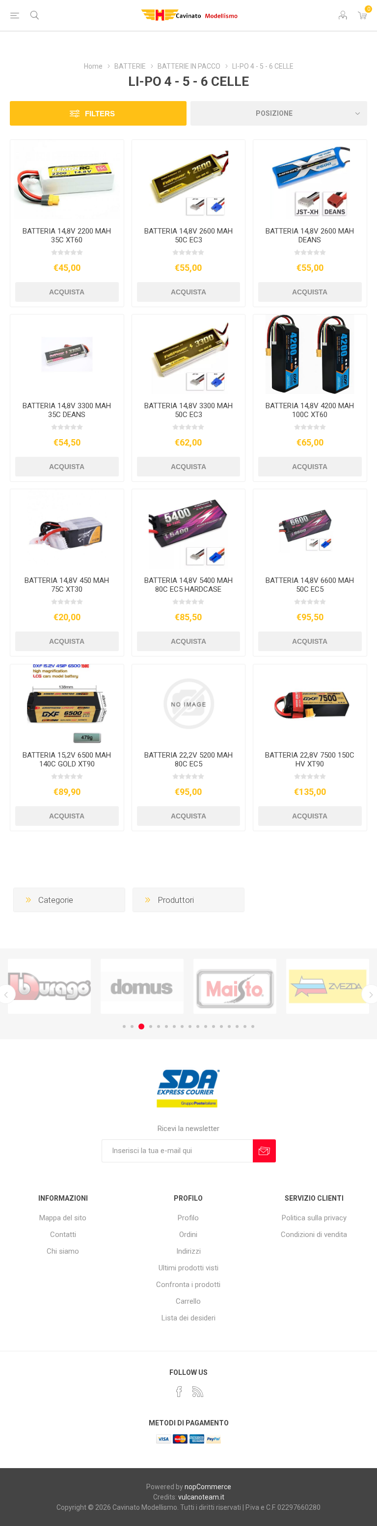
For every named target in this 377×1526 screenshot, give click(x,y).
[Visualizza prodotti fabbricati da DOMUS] (49, 986)
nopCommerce (208, 1487)
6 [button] (166, 1026)
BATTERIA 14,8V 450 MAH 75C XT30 (67, 585)
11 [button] (205, 1026)
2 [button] (132, 1026)
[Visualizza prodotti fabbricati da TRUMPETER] (327, 986)
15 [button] (237, 1026)
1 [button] (124, 1026)
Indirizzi (188, 1251)
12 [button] (213, 1026)
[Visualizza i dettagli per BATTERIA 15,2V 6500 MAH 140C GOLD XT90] (67, 704)
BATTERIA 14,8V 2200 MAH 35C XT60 (67, 235)
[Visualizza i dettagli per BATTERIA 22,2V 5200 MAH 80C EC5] (188, 704)
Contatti (63, 1234)
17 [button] (252, 1026)
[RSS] (198, 1391)
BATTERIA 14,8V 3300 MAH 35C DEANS (67, 410)
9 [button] (189, 1026)
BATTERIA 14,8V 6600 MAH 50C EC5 (310, 585)
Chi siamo (63, 1251)
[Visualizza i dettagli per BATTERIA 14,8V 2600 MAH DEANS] (310, 179)
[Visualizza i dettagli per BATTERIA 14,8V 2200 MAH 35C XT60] (67, 179)
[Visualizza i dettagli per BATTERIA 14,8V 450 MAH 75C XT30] (67, 529)
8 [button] (182, 1026)
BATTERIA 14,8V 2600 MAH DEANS (310, 235)
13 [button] (221, 1026)
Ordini (188, 1234)
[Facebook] (179, 1391)
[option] (49, 986)
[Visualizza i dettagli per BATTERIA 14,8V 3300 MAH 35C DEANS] (67, 354)
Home (93, 66)
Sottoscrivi (264, 1150)
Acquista (66, 292)
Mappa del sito (62, 1217)
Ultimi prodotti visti (188, 1267)
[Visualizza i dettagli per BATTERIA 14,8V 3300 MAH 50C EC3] (188, 354)
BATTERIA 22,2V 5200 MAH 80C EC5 (188, 759)
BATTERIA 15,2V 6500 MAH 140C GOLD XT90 (67, 759)
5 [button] (158, 1026)
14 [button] (229, 1026)
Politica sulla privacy (314, 1217)
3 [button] (141, 1026)
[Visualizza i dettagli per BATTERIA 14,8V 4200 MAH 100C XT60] (310, 354)
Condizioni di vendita (314, 1234)
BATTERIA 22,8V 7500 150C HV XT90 (309, 759)
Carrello (188, 1301)
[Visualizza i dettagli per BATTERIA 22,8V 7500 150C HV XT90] (310, 704)
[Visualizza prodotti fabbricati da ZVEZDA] (234, 986)
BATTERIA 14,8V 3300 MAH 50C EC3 (188, 410)
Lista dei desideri (188, 1318)
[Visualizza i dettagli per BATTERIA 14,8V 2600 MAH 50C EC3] (188, 179)
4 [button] (150, 1026)
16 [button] (244, 1026)
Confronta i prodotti (188, 1284)
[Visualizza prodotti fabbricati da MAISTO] (142, 986)
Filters (100, 113)
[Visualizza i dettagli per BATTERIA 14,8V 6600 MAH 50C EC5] (310, 529)
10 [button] (197, 1026)
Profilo (188, 1217)
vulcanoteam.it (201, 1497)
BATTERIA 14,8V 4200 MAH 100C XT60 (310, 410)
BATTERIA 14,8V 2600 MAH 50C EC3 (188, 235)
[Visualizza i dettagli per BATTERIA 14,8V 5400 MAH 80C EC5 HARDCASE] (188, 529)
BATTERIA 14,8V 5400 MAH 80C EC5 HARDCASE (188, 585)
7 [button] (174, 1026)
